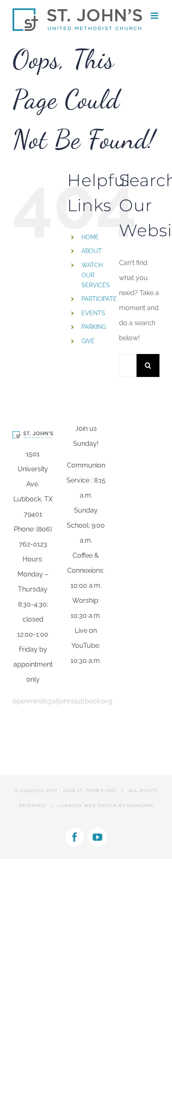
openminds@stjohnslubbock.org (62, 701)
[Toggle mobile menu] (155, 15)
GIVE (88, 341)
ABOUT (91, 251)
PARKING (93, 327)
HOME (90, 237)
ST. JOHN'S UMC (97, 790)
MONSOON (140, 805)
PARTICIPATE (99, 299)
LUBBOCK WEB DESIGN (87, 805)
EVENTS (93, 313)
